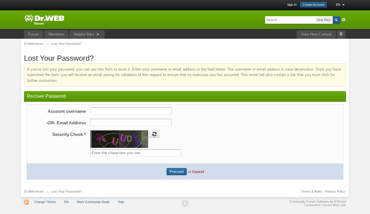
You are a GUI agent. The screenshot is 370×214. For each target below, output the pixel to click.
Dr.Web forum (33, 191)
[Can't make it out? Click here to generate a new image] (154, 133)
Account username (67, 111)
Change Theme (45, 202)
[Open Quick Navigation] (341, 34)
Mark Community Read (93, 202)
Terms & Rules (311, 191)
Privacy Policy (335, 191)
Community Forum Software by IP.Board (318, 201)
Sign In (292, 4)
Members (56, 34)
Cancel (198, 172)
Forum (33, 34)
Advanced (343, 19)
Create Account (313, 4)
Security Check (69, 134)
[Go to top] (185, 203)
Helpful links (84, 34)
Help (121, 202)
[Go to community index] (44, 19)
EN (338, 4)
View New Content (316, 34)
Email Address (66, 122)
